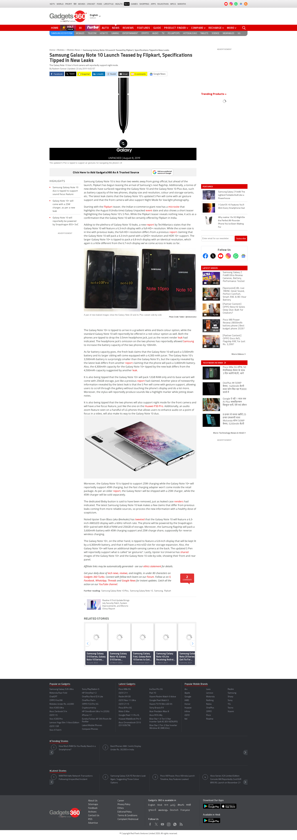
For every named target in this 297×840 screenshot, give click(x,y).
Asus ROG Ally (155, 715)
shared (184, 552)
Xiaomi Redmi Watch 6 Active (162, 697)
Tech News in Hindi (213, 362)
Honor (187, 704)
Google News (129, 580)
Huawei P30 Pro (154, 406)
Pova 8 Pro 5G (125, 708)
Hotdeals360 (190, 33)
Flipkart (108, 206)
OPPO (209, 711)
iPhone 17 (87, 715)
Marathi (182, 4)
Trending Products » (213, 94)
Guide (157, 28)
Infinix (187, 711)
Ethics (121, 808)
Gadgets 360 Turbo (94, 576)
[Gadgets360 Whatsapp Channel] (235, 256)
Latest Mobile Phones (92, 725)
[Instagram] (228, 256)
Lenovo (209, 693)
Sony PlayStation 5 (90, 689)
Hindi (159, 805)
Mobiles (80, 33)
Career (121, 801)
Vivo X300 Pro (56, 719)
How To (104, 33)
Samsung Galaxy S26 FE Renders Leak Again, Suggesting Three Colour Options (128, 779)
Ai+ (186, 689)
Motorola (210, 697)
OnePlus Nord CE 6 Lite (92, 697)
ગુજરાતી (152, 810)
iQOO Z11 (123, 693)
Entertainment (130, 33)
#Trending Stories (59, 741)
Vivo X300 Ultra (57, 708)
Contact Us (93, 816)
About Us (92, 801)
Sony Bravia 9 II (156, 708)
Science (215, 33)
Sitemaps (93, 804)
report (150, 224)
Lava (208, 689)
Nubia (208, 704)
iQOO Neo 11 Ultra (127, 700)
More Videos (238, 354)
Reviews (128, 28)
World (60, 4)
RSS (90, 819)
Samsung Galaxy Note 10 (141, 591)
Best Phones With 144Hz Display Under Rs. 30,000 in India (125, 748)
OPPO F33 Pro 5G (90, 704)
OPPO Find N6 (56, 700)
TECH (126, 4)
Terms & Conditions (127, 816)
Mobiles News (73, 50)
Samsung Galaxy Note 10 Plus (115, 591)
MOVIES (81, 4)
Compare (197, 28)
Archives (92, 812)
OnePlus (210, 708)
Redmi (231, 689)
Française (185, 810)
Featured (208, 186)
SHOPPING (144, 4)
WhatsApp (100, 580)
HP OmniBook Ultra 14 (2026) (95, 711)
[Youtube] (220, 256)
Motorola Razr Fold (58, 693)
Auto (105, 28)
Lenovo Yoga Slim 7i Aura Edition (64, 723)
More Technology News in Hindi (228, 432)
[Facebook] (205, 256)
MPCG (173, 4)
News (115, 28)
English (151, 805)
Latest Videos (210, 268)
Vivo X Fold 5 (55, 730)
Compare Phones (90, 729)
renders (178, 501)
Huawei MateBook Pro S (130, 719)
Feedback (92, 808)
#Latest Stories (58, 771)
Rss (181, 824)
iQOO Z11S (124, 704)
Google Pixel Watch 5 (159, 700)
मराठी (188, 805)
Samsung (188, 341)
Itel (186, 719)
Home (54, 28)
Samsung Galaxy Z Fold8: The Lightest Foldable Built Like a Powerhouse (231, 195)
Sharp (230, 697)
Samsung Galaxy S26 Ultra (61, 689)
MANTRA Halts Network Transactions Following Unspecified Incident (76, 778)
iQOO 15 (54, 715)
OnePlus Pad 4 (89, 700)
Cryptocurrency (89, 708)
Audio (155, 33)
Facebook (89, 580)
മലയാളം (163, 810)
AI (80, 28)
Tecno (230, 708)
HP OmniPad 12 (89, 693)
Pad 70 (152, 693)
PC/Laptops (174, 33)
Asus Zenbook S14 (58, 711)
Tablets (204, 33)
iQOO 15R (54, 726)
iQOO (187, 715)
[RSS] (246, 4)
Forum (150, 576)
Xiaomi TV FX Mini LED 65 (160, 704)
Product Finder (175, 28)
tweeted (140, 519)
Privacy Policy (124, 804)
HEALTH (119, 4)
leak (180, 337)
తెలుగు (181, 805)
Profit (68, 4)
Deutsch (174, 810)
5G (239, 33)
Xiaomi (231, 711)
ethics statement (152, 566)
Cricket (91, 4)
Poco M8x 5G (125, 689)
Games (134, 4)
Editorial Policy (125, 812)
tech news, (114, 573)
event (149, 210)
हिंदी (75, 4)
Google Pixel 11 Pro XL (129, 715)
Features (143, 28)
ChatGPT (53, 697)
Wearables (228, 33)
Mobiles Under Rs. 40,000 (62, 704)
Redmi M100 (125, 697)
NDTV (52, 4)
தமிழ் (172, 805)
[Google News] (243, 256)
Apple (187, 693)
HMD (187, 700)
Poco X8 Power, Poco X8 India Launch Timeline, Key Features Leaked (177, 778)
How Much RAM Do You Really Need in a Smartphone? (77, 748)
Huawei (188, 708)
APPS (153, 4)
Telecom (92, 33)
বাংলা (166, 805)
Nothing (209, 700)
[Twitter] (213, 256)
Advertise (93, 823)
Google (188, 697)
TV (163, 33)
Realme (209, 719)
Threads (112, 580)
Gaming (115, 33)
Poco (208, 715)
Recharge (215, 28)
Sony (230, 700)
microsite (173, 206)
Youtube (162, 824)
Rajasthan (163, 4)
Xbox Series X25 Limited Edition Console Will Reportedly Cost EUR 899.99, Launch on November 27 (225, 779)
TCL (229, 704)
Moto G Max (124, 711)
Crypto (145, 33)
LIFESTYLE (109, 4)
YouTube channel (108, 584)
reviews (123, 573)
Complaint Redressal (128, 819)
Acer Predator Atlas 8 (159, 711)
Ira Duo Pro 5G (156, 689)
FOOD (99, 4)
